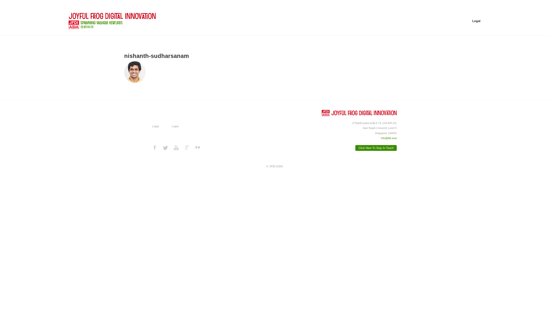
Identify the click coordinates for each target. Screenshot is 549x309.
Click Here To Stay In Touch (376, 148)
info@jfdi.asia (389, 138)
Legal (476, 21)
